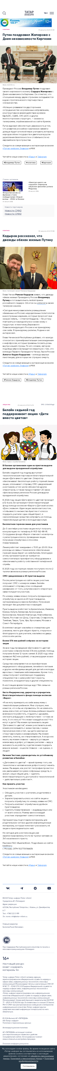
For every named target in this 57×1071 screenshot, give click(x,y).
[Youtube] (49, 888)
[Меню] (52, 13)
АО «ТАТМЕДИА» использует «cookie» (17, 1032)
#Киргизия (46, 163)
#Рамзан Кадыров (12, 380)
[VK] (8, 888)
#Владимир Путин (12, 163)
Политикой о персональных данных (26, 1059)
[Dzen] (35, 888)
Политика (6, 29)
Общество (6, 404)
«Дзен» (31, 157)
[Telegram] (21, 888)
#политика (31, 163)
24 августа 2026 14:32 (26, 405)
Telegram (42, 157)
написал (41, 303)
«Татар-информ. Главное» (16, 149)
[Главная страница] (30, 13)
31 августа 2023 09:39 (46, 30)
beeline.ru (7, 846)
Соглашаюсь (28, 1066)
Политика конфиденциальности (15, 1044)
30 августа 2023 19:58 (46, 231)
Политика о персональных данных (17, 1023)
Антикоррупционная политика (15, 1028)
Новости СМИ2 (13, 211)
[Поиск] (4, 13)
